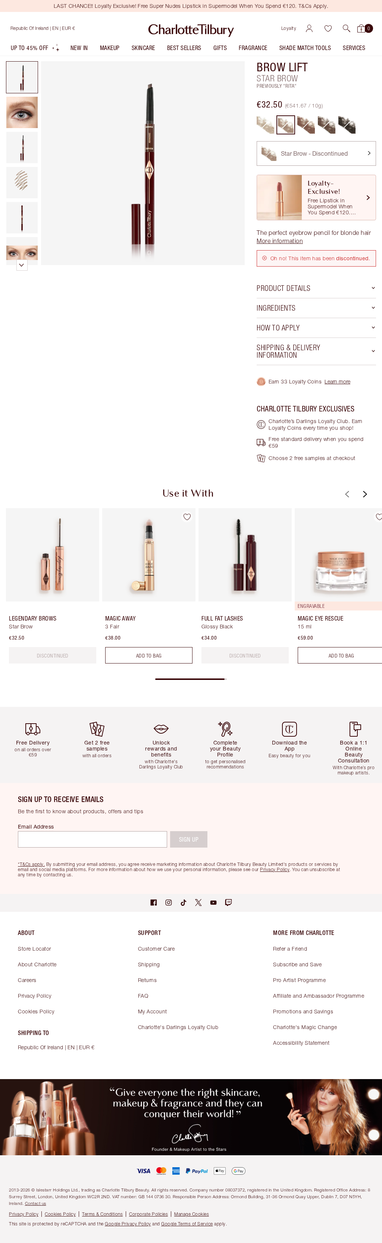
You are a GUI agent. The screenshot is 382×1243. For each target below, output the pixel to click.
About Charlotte (37, 964)
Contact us (35, 1203)
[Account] (309, 28)
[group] (50, 588)
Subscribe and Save (297, 964)
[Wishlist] (328, 28)
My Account (152, 1011)
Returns (147, 980)
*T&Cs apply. (31, 864)
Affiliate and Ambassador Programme (318, 995)
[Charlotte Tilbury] (191, 28)
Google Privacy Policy (128, 1224)
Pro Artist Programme (299, 980)
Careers (27, 980)
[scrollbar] (191, 679)
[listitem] (35, 49)
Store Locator (34, 948)
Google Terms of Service (187, 1224)
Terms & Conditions (102, 1214)
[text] (53, 655)
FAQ (143, 995)
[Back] (346, 494)
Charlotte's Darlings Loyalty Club (178, 1027)
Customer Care (156, 948)
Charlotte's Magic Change (305, 1027)
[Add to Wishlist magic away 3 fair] (186, 516)
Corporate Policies (148, 1214)
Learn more (337, 381)
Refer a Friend (290, 948)
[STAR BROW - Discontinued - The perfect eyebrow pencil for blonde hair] (286, 125)
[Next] (364, 494)
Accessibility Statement (301, 1043)
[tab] (22, 77)
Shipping (149, 964)
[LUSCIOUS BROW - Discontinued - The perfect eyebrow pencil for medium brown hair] (306, 125)
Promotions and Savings (303, 1011)
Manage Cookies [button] (191, 1214)
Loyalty (289, 28)
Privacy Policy (34, 995)
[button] (347, 28)
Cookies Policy (36, 1011)
